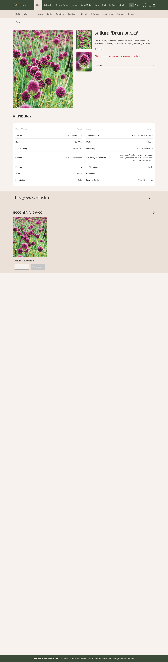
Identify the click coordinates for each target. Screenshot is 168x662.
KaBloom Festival (116, 5)
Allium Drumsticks (145, 180)
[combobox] (22, 267)
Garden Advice (62, 5)
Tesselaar (21, 5)
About (74, 5)
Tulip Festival (100, 5)
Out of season (38, 267)
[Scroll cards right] (154, 197)
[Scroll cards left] (149, 197)
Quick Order (86, 5)
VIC (136, 5)
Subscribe (48, 5)
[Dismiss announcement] (164, 658)
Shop (38, 5)
